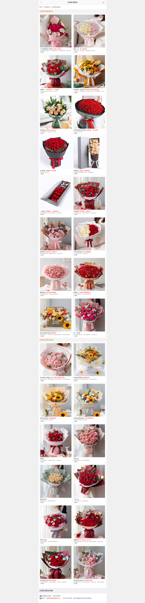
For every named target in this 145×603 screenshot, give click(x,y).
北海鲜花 (47, 7)
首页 (40, 7)
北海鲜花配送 (56, 7)
